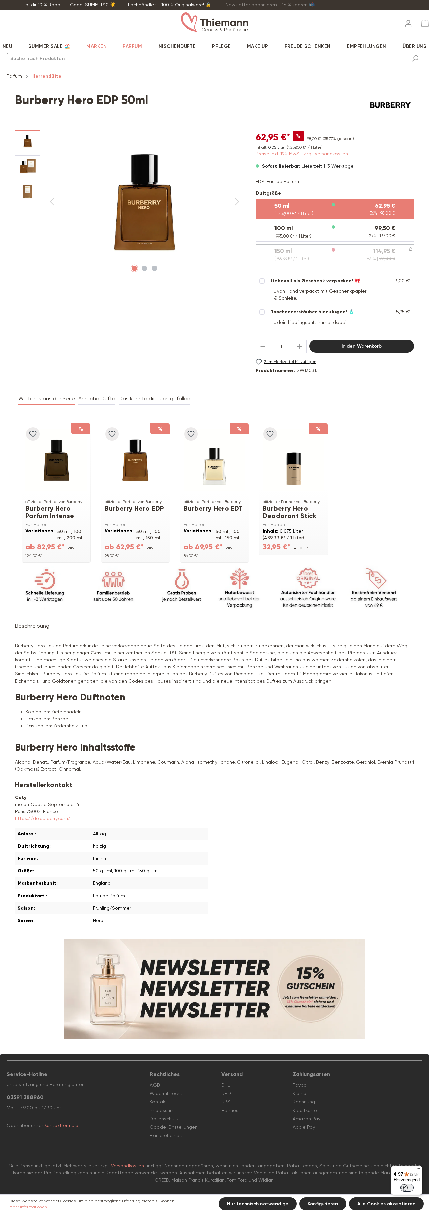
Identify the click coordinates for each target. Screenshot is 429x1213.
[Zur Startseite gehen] (214, 22)
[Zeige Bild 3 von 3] (154, 268)
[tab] (32, 626)
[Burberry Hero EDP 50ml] (135, 460)
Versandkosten (127, 1165)
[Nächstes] (237, 202)
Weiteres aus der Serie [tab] (46, 398)
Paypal (300, 1085)
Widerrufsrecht (166, 1093)
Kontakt (158, 1101)
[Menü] (418, 1170)
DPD (226, 1093)
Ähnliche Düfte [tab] (96, 398)
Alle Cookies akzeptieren (386, 1204)
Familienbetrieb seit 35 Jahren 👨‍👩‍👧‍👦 (370, 4)
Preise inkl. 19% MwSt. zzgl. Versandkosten (302, 153)
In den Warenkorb (362, 346)
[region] (128, 202)
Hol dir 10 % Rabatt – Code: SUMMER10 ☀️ (69, 4)
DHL (225, 1085)
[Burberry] (390, 105)
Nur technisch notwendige (257, 1204)
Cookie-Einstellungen (174, 1127)
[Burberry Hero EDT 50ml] (214, 460)
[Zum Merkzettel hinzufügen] (33, 434)
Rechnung (304, 1101)
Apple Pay (304, 1127)
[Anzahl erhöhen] (300, 346)
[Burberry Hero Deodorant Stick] (293, 460)
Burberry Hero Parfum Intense (49, 512)
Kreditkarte (305, 1110)
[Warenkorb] (423, 23)
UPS (225, 1101)
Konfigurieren (323, 1204)
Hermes (229, 1110)
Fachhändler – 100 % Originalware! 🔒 (169, 4)
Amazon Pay (306, 1118)
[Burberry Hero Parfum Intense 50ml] (56, 460)
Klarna (299, 1093)
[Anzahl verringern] (263, 346)
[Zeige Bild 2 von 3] (144, 268)
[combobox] (207, 58)
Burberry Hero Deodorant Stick (289, 512)
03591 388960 (25, 1097)
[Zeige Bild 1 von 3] (134, 268)
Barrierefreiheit (166, 1135)
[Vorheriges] (52, 202)
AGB (155, 1085)
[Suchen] (415, 58)
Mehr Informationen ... (30, 1207)
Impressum (162, 1110)
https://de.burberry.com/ (42, 818)
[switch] (407, 1188)
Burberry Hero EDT (213, 508)
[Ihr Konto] (408, 21)
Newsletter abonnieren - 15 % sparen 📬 (270, 4)
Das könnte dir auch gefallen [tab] (154, 398)
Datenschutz (164, 1118)
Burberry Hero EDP (134, 508)
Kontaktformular (61, 1125)
